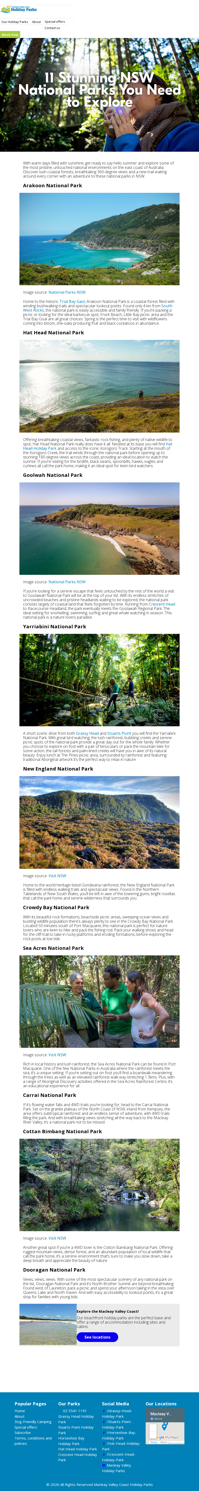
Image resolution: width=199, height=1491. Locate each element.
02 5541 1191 (75, 1410)
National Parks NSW (67, 292)
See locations (97, 1337)
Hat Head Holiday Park (77, 1448)
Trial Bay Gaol (72, 301)
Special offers (55, 21)
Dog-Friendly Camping (33, 1421)
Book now (10, 34)
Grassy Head (87, 733)
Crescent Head (162, 604)
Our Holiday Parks (14, 22)
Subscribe (23, 1432)
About (36, 22)
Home (20, 1410)
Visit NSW (57, 875)
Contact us (52, 28)
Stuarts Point (119, 733)
